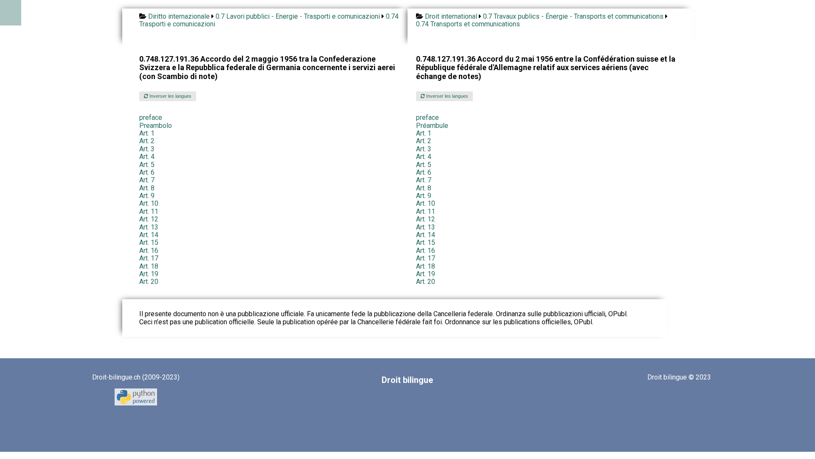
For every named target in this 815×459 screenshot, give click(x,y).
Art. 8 (147, 188)
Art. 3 (147, 149)
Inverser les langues (169, 96)
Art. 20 (148, 282)
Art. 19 (148, 274)
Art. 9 (147, 196)
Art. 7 (147, 180)
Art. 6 (147, 172)
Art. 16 (148, 250)
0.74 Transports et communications (468, 24)
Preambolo (155, 126)
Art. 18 (148, 266)
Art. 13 (148, 227)
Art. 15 (148, 242)
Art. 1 (147, 133)
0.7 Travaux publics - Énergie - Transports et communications (573, 16)
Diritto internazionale (179, 16)
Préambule (432, 126)
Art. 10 (148, 203)
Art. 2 (147, 141)
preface (150, 117)
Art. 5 (147, 165)
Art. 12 (148, 219)
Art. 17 (148, 258)
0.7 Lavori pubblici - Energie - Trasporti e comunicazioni (298, 16)
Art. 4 (147, 157)
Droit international (451, 16)
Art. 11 (148, 211)
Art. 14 (148, 235)
